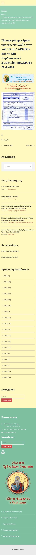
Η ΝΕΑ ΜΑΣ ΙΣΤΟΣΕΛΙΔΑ (10, 186)
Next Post (30, 146)
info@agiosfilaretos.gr (10, 432)
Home (3, 14)
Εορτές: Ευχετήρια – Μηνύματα (17, 211)
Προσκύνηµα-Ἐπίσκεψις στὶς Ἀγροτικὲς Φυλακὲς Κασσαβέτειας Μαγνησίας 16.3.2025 (17, 219)
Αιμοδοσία (11, 234)
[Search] (30, 166)
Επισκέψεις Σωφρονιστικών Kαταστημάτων (20, 222)
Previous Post (6, 146)
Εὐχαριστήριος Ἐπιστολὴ (9, 196)
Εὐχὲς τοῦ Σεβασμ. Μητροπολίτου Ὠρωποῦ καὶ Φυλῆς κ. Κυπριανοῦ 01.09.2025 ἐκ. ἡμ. (16, 207)
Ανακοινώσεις (12, 189)
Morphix (22, 549)
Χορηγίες (6, 140)
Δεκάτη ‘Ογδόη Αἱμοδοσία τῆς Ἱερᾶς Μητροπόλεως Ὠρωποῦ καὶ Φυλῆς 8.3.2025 (17, 231)
